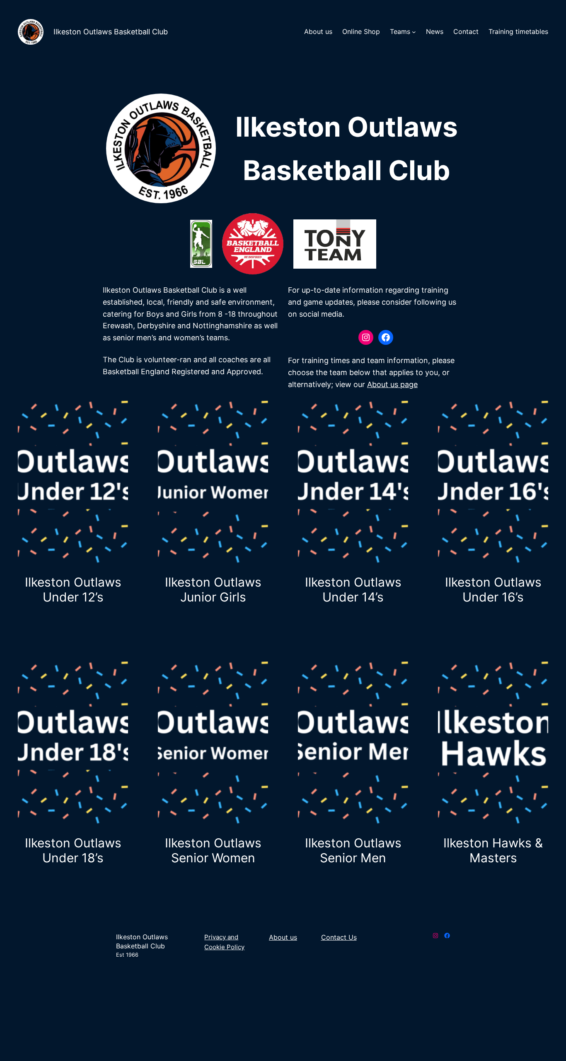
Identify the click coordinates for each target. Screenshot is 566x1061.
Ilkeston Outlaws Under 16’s (493, 589)
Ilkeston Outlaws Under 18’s (73, 850)
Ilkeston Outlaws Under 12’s (73, 589)
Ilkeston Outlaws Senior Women (213, 850)
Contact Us (339, 937)
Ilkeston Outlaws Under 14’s (353, 589)
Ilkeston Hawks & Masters (493, 850)
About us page (392, 384)
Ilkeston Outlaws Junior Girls (213, 589)
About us (283, 937)
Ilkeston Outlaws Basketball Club (110, 31)
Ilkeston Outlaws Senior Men (353, 850)
